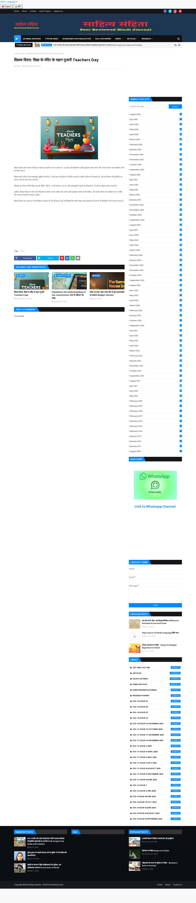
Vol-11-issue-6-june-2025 (153, 779)
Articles (153, 673)
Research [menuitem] (146, 38)
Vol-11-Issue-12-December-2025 (153, 740)
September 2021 (155, 375)
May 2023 (155, 295)
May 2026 (155, 129)
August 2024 (155, 225)
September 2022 (155, 325)
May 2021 (155, 396)
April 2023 (155, 300)
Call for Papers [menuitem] (103, 38)
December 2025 (155, 154)
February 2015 (155, 426)
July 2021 (156, 386)
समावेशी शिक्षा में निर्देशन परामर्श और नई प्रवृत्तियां (157, 838)
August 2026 (155, 114)
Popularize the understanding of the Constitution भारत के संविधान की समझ (69, 295)
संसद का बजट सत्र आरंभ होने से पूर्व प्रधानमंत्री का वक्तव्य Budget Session (107, 293)
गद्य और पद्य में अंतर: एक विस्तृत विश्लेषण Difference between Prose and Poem (160, 622)
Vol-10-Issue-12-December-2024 (153, 723)
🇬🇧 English (6, 6)
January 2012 (155, 441)
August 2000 (155, 451)
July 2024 (155, 230)
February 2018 (155, 411)
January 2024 (155, 260)
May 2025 (155, 189)
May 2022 (155, 340)
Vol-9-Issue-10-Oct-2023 (153, 802)
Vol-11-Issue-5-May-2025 (153, 757)
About (24, 11)
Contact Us (177, 884)
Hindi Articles (153, 684)
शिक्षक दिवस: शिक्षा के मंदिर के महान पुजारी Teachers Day (29, 293)
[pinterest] (180, 11)
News (23, 53)
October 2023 (155, 275)
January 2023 (155, 315)
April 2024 (156, 245)
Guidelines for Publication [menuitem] (76, 38)
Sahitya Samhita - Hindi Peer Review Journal (45, 884)
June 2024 (155, 235)
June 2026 (155, 124)
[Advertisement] (69, 89)
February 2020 (155, 401)
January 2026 (155, 149)
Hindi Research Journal (153, 690)
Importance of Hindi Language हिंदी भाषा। (160, 632)
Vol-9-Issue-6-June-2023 (153, 807)
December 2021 (155, 365)
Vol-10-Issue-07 (153, 712)
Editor (18, 66)
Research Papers (153, 695)
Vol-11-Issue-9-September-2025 (153, 774)
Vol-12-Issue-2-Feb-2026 (153, 790)
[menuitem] (17, 38)
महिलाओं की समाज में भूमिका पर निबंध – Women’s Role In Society (159, 864)
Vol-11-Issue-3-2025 (153, 746)
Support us (58, 11)
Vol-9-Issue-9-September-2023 (153, 818)
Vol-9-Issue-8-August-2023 (153, 813)
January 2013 (155, 436)
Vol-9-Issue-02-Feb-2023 (153, 796)
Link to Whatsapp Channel (155, 506)
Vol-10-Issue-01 (153, 701)
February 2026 (156, 144)
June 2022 (155, 335)
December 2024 (155, 204)
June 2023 (155, 290)
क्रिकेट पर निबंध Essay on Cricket (155, 850)
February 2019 (155, 406)
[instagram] (175, 11)
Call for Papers (45, 11)
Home (16, 11)
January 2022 (156, 360)
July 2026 (155, 119)
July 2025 (155, 179)
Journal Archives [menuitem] (32, 38)
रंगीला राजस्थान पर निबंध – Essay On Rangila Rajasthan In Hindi (159, 646)
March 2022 (156, 350)
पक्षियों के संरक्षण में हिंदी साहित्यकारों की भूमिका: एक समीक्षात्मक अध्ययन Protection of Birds (44, 866)
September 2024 (156, 220)
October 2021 (155, 370)
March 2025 (155, 194)
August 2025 (155, 174)
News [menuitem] (118, 38)
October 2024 (155, 215)
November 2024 (155, 210)
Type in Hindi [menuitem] (51, 38)
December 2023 (155, 265)
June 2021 (156, 391)
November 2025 (155, 159)
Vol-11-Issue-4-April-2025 (153, 751)
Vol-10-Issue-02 (153, 706)
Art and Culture (153, 667)
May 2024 (155, 240)
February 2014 (155, 431)
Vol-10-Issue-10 (153, 718)
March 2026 (156, 139)
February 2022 (156, 355)
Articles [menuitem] (131, 38)
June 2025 (155, 184)
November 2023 (155, 270)
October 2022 (155, 320)
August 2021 (156, 381)
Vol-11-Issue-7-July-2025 (153, 762)
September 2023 (155, 280)
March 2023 (155, 305)
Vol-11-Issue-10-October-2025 (153, 729)
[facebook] (165, 11)
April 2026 (155, 134)
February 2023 (155, 310)
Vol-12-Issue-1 (153, 785)
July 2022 (155, 330)
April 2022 (156, 345)
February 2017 (155, 416)
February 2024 (156, 255)
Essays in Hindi (153, 678)
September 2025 (156, 169)
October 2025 (155, 164)
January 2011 (155, 446)
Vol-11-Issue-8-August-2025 (153, 768)
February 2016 (155, 421)
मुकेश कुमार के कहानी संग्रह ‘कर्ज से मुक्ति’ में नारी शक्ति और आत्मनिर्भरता (94, 45)
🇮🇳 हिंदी (18, 6)
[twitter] (170, 11)
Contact (33, 11)
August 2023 (155, 285)
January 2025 (155, 199)
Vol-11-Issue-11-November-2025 (153, 734)
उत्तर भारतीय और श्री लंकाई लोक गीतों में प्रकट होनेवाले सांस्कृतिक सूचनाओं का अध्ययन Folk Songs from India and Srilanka (45, 841)
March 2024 (155, 250)
